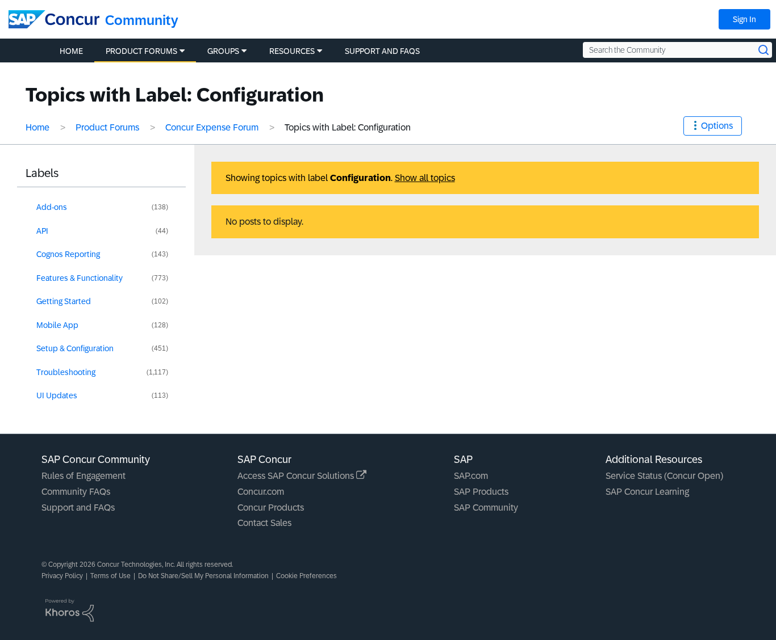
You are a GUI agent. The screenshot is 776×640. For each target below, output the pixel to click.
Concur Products (270, 507)
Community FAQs (75, 491)
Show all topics (425, 178)
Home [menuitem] (71, 51)
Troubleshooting (65, 372)
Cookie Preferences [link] (306, 576)
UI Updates (56, 395)
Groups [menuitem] (223, 51)
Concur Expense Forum (211, 127)
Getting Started (63, 301)
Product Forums (107, 127)
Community (141, 20)
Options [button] (717, 125)
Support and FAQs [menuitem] (382, 51)
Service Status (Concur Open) (664, 476)
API (42, 230)
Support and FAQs (78, 507)
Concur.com (260, 491)
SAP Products (481, 491)
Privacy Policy (62, 576)
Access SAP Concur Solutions (296, 476)
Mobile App (57, 325)
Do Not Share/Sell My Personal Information (203, 576)
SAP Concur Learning (647, 491)
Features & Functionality (79, 278)
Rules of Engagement (83, 476)
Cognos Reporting (68, 254)
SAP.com (471, 476)
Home (37, 127)
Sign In (744, 19)
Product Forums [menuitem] (141, 51)
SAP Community (486, 507)
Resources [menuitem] (292, 51)
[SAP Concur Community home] (54, 19)
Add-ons (51, 207)
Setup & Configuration (75, 348)
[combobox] (677, 50)
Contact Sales (264, 523)
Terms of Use (110, 576)
